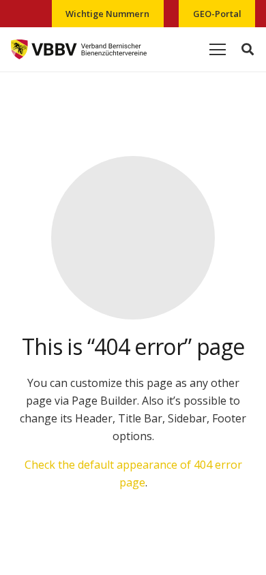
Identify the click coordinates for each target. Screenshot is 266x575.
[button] (247, 49)
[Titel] (79, 50)
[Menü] (218, 50)
